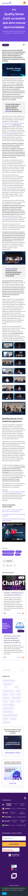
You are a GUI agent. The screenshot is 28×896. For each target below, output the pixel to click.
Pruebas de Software (11, 587)
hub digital (8, 218)
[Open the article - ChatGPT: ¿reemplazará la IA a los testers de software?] (13, 582)
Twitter (11, 491)
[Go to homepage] (6, 2)
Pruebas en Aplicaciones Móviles (10, 715)
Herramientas (6, 697)
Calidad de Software (8, 551)
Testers (18, 554)
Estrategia (5, 694)
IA (5, 687)
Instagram (22, 491)
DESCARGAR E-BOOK (12, 753)
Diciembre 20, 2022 (18, 33)
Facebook (16, 491)
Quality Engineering (8, 554)
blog (23, 118)
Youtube (5, 493)
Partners (12, 701)
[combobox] (24, 2)
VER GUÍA (12, 783)
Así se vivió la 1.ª (6, 510)
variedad (9, 467)
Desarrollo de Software (8, 690)
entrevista (7, 187)
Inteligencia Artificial (16, 697)
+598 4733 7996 (23, 821)
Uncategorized (6, 722)
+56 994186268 (22, 812)
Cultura (16, 687)
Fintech (18, 694)
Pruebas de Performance (8, 708)
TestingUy (11, 132)
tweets (20, 192)
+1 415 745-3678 (22, 804)
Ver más (20, 613)
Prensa (18, 701)
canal (9, 111)
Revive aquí (10, 269)
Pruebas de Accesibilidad (8, 704)
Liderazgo (5, 701)
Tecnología (5, 45)
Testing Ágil (13, 718)
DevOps (18, 690)
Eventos (19, 551)
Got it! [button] (4, 893)
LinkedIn (6, 491)
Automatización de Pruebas (9, 680)
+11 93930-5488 (20, 825)
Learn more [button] (20, 890)
